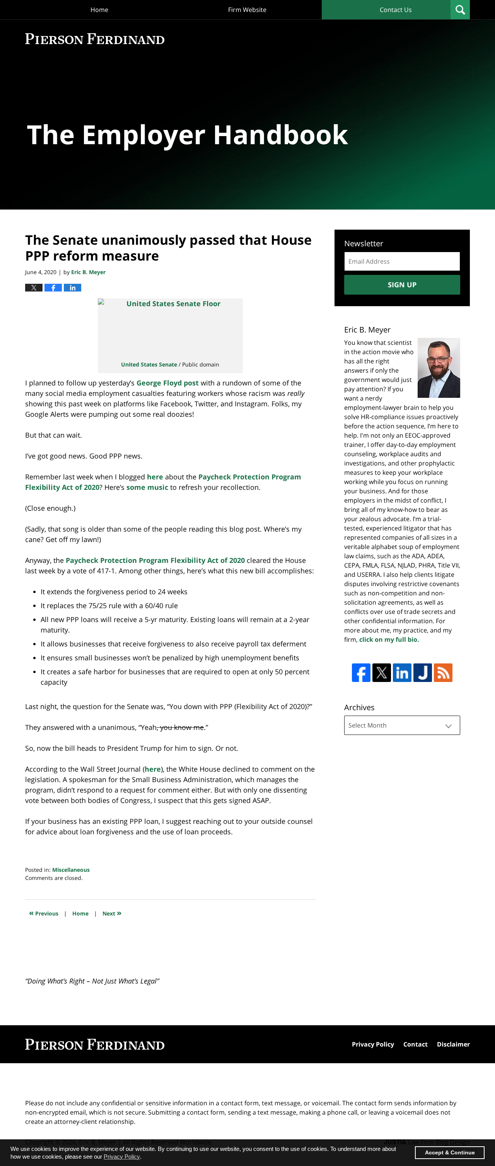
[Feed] (443, 672)
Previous (43, 912)
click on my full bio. (389, 639)
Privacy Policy (373, 1044)
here (155, 476)
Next (111, 912)
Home (99, 9)
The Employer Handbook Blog (94, 38)
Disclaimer (453, 1044)
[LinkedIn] (402, 672)
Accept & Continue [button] (450, 1153)
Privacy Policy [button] (122, 1156)
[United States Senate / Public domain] (170, 326)
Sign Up (402, 284)
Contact (415, 1044)
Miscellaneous (71, 869)
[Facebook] (361, 672)
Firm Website (247, 9)
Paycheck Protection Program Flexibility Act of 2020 (155, 560)
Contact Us (396, 9)
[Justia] (422, 672)
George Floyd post (167, 382)
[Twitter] (381, 672)
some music (147, 487)
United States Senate (149, 364)
